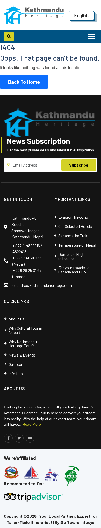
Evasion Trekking (73, 217)
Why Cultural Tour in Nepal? (25, 330)
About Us (17, 319)
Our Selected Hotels (75, 226)
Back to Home (24, 82)
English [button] (81, 15)
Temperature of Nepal (77, 245)
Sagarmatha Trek (73, 236)
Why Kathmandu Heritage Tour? (23, 344)
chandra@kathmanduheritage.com (42, 285)
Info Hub (16, 374)
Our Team (17, 364)
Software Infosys (77, 522)
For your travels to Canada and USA (74, 270)
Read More (32, 424)
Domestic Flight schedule (72, 256)
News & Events (22, 355)
